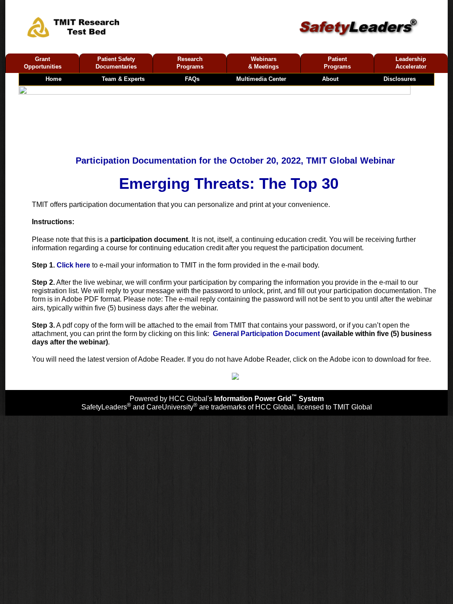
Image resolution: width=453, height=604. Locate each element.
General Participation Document (266, 333)
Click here (73, 265)
